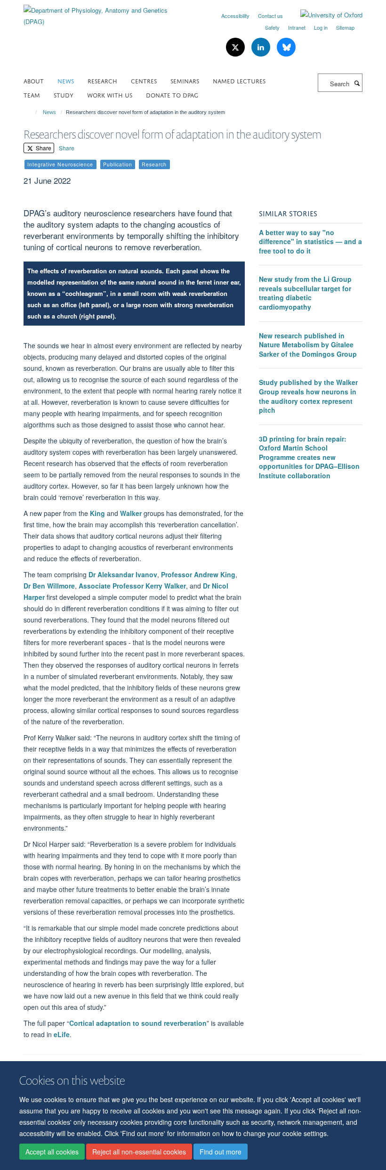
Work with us (109, 94)
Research (102, 80)
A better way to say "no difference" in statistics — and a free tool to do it (310, 241)
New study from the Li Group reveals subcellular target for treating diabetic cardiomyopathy (305, 292)
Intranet (297, 27)
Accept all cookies (52, 1151)
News (65, 80)
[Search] (357, 83)
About (34, 80)
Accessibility (235, 15)
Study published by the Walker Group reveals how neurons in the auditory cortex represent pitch (308, 396)
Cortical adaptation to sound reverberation (138, 1023)
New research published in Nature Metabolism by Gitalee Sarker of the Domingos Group (308, 345)
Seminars (184, 80)
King (97, 513)
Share (42, 148)
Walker (131, 513)
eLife (62, 1034)
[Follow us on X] (236, 47)
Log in (321, 27)
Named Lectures (239, 80)
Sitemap (345, 27)
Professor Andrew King (198, 574)
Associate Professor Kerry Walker (131, 585)
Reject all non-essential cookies (139, 1151)
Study (63, 94)
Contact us (270, 15)
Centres (144, 80)
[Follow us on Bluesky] (286, 47)
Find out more (220, 1151)
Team (32, 94)
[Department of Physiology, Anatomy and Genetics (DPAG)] (105, 12)
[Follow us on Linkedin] (261, 47)
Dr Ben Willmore (49, 585)
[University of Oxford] (324, 15)
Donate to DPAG (172, 94)
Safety (272, 27)
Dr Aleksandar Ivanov (122, 574)
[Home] (32, 112)
